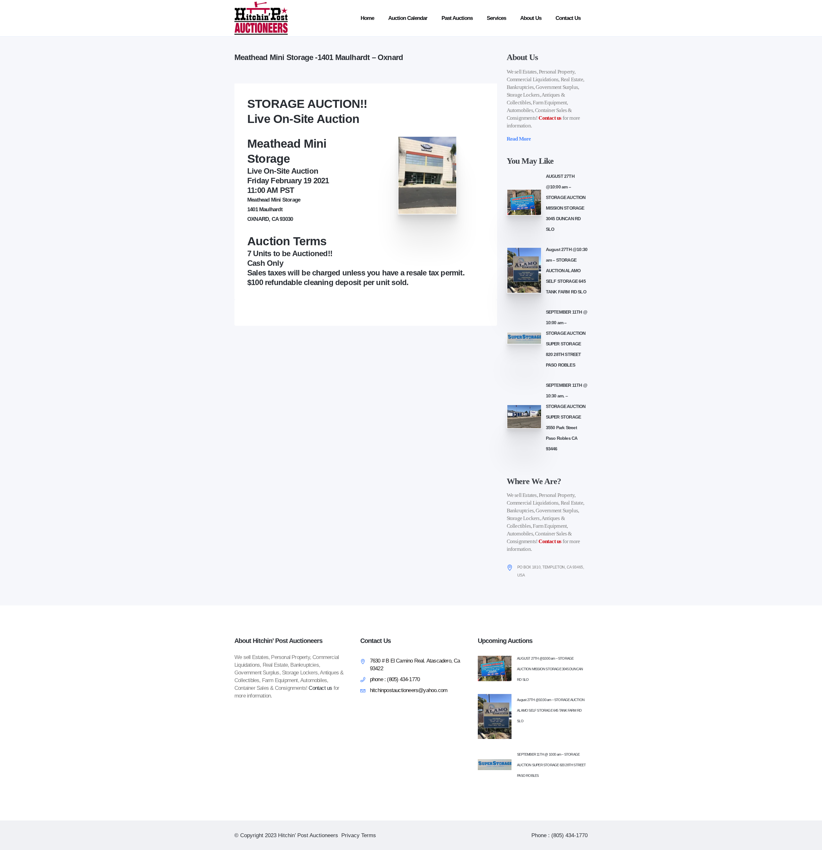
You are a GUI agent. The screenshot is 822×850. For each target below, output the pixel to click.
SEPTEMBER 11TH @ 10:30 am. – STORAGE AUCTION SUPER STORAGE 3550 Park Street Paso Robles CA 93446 (566, 417)
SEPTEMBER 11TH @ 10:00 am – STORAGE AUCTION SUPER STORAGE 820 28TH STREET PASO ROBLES (551, 764)
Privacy (350, 835)
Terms (368, 835)
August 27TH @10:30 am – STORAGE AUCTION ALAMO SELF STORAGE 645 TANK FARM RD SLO (567, 270)
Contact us (549, 118)
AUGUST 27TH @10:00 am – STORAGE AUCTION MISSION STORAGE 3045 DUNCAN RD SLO (550, 668)
